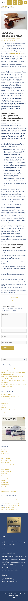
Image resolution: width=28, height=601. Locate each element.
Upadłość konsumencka (6, 489)
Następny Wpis (14, 300)
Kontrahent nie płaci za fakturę (12, 503)
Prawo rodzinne (5, 475)
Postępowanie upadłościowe (16, 53)
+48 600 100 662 (19, 579)
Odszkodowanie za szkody (7, 467)
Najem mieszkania (5, 458)
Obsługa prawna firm (6, 398)
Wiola (2, 507)
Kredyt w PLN (4, 456)
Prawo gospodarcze (6, 471)
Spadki (3, 405)
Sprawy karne (4, 412)
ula (2, 509)
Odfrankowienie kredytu (6, 394)
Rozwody (3, 407)
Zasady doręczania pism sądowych (9, 491)
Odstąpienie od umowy (6, 460)
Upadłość (13, 38)
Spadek (3, 480)
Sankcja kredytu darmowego (8, 478)
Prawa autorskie (5, 469)
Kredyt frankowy (5, 453)
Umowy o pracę (5, 484)
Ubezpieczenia (4, 482)
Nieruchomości (4, 403)
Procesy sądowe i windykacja (8, 409)
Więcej (3, 548)
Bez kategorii (4, 451)
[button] (9, 2)
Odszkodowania (5, 401)
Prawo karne (4, 473)
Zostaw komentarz (5, 38)
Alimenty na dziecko (9, 507)
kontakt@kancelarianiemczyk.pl (10, 581)
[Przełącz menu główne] (25, 2)
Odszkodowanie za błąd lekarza (8, 464)
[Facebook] (14, 597)
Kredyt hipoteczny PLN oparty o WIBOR (10, 396)
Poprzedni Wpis (14, 297)
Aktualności (4, 449)
